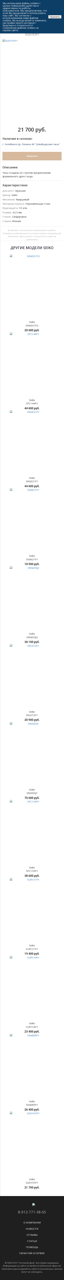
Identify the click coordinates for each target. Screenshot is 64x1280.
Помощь (32, 1247)
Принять (55, 16)
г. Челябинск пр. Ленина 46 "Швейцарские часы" (31, 144)
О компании (32, 1222)
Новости (32, 1228)
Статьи (32, 1241)
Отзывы (32, 1234)
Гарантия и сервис (32, 1253)
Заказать (32, 156)
